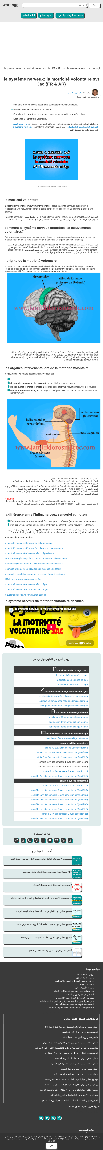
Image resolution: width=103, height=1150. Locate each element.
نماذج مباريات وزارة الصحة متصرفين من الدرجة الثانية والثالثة (67, 1001)
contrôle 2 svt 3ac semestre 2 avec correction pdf (65, 814)
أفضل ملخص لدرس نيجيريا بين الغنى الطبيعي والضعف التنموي (70, 1042)
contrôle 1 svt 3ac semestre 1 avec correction (66, 748)
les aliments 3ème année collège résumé (68, 717)
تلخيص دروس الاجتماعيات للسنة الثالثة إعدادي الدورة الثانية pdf (70, 1100)
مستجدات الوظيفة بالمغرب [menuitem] (70, 15)
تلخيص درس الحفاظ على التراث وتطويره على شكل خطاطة (71, 1053)
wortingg (11, 5)
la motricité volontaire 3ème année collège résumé (29, 543)
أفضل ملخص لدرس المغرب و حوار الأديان (79, 1069)
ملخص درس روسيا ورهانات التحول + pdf (80, 1037)
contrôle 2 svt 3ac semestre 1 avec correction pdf (65, 771)
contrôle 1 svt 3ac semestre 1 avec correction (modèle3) (61, 757)
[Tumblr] (35, 842)
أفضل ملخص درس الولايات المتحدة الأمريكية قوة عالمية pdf (71, 1027)
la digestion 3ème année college (72, 680)
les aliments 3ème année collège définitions (67, 738)
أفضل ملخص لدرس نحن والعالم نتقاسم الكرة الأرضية (74, 1063)
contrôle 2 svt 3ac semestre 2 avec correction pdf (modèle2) (59, 818)
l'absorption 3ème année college (72, 684)
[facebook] (59, 1118)
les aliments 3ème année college (72, 675)
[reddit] (53, 1118)
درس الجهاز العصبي (20, 124)
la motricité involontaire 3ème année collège (26, 584)
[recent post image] (77, 860)
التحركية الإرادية (91, 127)
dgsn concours (87, 984)
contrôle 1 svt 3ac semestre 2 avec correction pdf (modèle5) (59, 804)
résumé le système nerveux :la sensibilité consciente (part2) (33, 569)
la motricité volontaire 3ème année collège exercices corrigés (34, 548)
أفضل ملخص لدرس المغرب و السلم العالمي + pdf (50, 950)
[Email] (48, 842)
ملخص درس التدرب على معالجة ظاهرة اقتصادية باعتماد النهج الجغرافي (66, 1048)
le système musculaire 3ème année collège (25, 595)
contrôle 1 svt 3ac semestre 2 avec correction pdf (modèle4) (59, 800)
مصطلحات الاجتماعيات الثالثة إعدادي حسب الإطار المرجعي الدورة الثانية (41, 859)
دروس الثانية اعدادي (85, 978)
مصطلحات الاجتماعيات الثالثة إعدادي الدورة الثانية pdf (74, 1095)
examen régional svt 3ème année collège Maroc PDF (47, 872)
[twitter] (47, 1118)
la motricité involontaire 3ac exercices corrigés (27, 589)
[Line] (42, 842)
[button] (69, 842)
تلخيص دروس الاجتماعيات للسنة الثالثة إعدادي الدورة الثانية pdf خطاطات (41, 898)
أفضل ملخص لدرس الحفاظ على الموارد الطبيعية (76, 1058)
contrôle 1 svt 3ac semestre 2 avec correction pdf (65, 785)
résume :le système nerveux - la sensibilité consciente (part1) (33, 564)
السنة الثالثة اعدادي (75, 127)
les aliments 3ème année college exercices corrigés (63, 696)
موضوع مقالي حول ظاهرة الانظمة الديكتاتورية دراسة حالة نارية (70, 1085)
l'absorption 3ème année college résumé (68, 727)
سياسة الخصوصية (86, 1130)
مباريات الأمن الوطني (84, 988)
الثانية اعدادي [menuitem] (46, 15)
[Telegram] (15, 842)
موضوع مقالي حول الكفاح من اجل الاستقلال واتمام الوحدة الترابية (44, 911)
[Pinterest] (22, 842)
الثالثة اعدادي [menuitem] (28, 15)
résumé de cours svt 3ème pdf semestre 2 (52, 885)
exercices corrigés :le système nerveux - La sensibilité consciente (36, 558)
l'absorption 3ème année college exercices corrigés (63, 706)
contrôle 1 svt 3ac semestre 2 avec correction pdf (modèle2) (59, 790)
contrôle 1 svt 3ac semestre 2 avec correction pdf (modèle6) (59, 809)
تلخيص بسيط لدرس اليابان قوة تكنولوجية (80, 1032)
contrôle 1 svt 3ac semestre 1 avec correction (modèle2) (61, 752)
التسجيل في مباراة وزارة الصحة (80, 994)
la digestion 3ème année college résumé (68, 722)
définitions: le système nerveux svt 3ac (23, 579)
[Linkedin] (28, 842)
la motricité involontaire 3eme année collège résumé (29, 553)
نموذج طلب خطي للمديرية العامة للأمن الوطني (73, 991)
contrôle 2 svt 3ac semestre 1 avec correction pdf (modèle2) (59, 776)
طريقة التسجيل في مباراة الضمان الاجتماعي (74, 981)
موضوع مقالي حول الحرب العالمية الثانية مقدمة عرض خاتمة (46, 937)
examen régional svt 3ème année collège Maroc (71, 1008)
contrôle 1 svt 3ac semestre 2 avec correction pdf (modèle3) (59, 795)
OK (51, 1146)
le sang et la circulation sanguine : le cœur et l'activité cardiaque (35, 574)
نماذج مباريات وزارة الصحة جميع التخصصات (75, 998)
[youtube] (41, 1118)
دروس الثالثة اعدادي (85, 974)
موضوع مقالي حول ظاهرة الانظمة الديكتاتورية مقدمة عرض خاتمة (44, 924)
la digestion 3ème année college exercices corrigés (63, 701)
